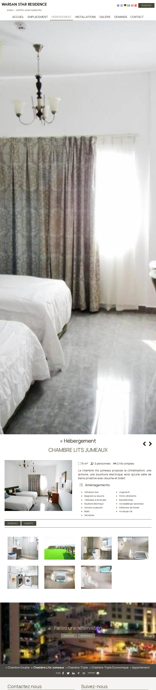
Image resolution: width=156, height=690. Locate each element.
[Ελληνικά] (122, 5)
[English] (118, 5)
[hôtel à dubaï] (24, 6)
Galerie (105, 17)
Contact (137, 17)
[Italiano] (132, 5)
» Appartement (140, 667)
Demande (120, 17)
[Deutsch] (125, 5)
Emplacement (38, 17)
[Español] (136, 5)
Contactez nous (25, 686)
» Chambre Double (18, 667)
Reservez (146, 5)
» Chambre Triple (77, 667)
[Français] (129, 5)
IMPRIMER (91, 673)
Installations (85, 17)
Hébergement (61, 17)
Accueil (18, 17)
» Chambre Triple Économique (109, 667)
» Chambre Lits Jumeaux (47, 667)
